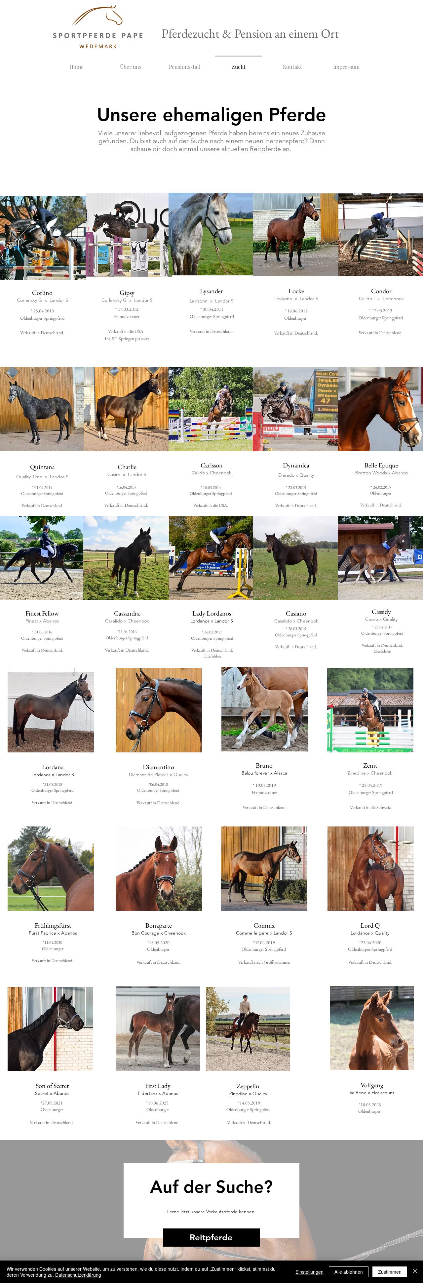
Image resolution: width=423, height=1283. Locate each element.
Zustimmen (390, 1271)
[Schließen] (415, 1272)
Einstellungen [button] (309, 1271)
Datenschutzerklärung (78, 1274)
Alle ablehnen (348, 1271)
